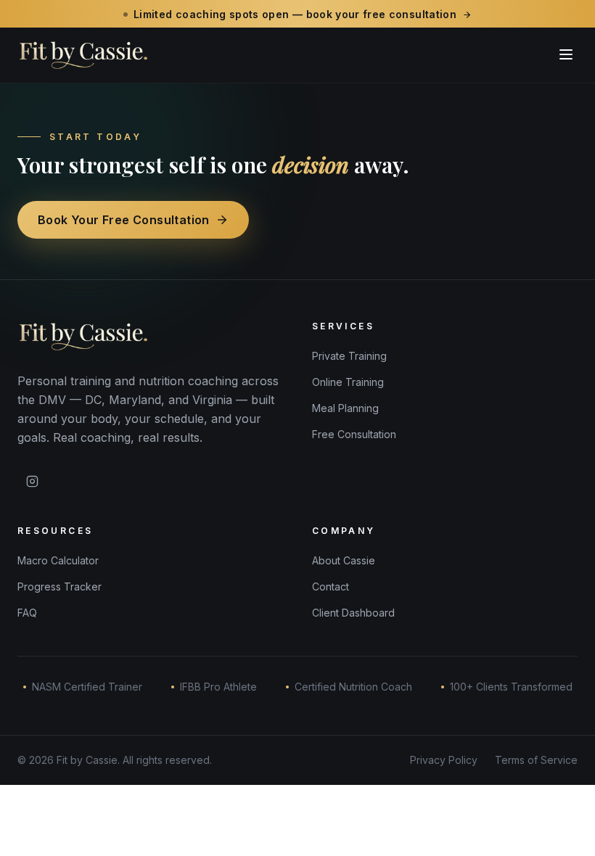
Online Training (348, 382)
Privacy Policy (443, 760)
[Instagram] (31, 481)
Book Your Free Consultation (124, 220)
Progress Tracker (59, 586)
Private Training (349, 356)
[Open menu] (566, 54)
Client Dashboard (353, 612)
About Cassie (343, 560)
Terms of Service (536, 760)
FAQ (27, 612)
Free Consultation (354, 434)
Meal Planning (345, 408)
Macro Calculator (58, 560)
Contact (330, 586)
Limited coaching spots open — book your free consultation (295, 14)
